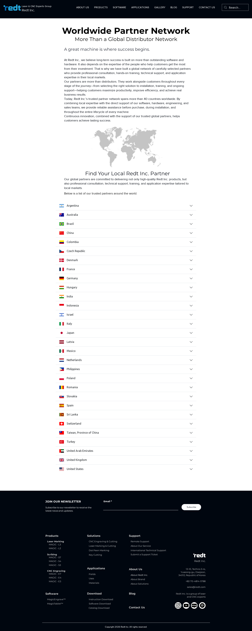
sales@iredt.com (196, 587)
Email (107, 501)
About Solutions (139, 583)
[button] (83, 7)
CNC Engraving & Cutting (103, 541)
